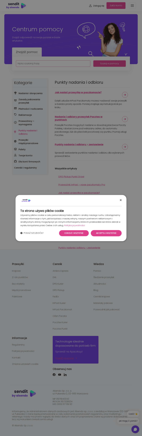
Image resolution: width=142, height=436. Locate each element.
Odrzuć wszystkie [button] (73, 233)
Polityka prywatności (74, 225)
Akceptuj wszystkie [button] (106, 233)
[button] (32, 233)
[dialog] (71, 218)
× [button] (121, 200)
